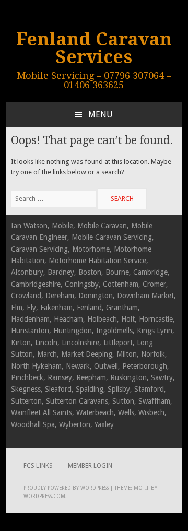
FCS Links (38, 465)
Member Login (90, 465)
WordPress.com (44, 496)
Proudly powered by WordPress (66, 488)
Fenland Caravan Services (94, 48)
